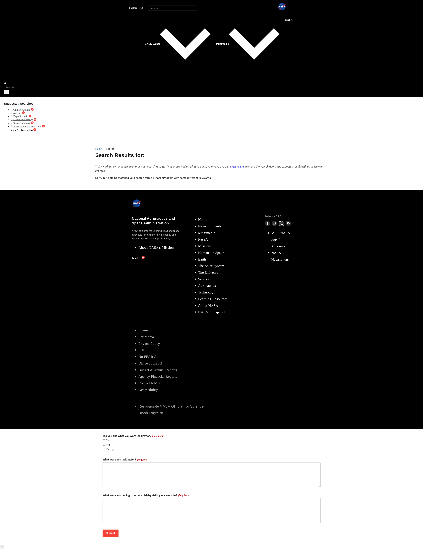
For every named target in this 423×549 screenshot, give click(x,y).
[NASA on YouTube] (288, 223)
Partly (110, 449)
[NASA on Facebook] (267, 223)
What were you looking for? (125, 459)
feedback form (237, 166)
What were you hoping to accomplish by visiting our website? (146, 495)
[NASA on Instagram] (274, 223)
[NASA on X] (281, 223)
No (108, 444)
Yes (108, 440)
